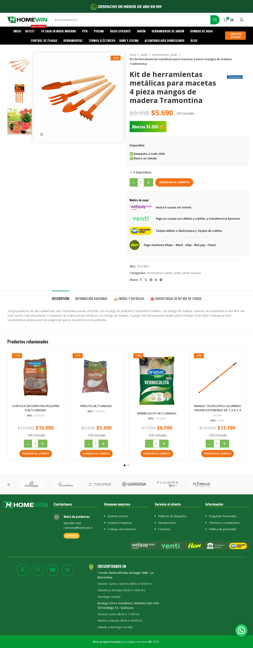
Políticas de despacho (172, 516)
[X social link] (145, 280)
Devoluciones (167, 523)
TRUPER (217, 415)
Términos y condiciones (224, 523)
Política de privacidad (222, 529)
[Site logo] (27, 19)
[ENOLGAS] (126, 484)
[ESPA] (92, 484)
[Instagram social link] (38, 570)
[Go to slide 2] (129, 465)
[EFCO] (195, 484)
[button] (35, 453)
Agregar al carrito (174, 182)
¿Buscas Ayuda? (236, 35)
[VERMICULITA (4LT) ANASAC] (157, 380)
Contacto (164, 529)
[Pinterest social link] (151, 280)
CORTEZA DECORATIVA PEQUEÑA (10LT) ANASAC (35, 408)
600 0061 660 (72, 523)
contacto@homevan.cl (78, 528)
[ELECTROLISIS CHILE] (160, 484)
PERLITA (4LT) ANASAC (96, 406)
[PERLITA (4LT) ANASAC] (96, 377)
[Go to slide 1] (125, 465)
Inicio (133, 55)
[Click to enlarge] (42, 134)
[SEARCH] (215, 19)
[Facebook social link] (140, 280)
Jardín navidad (192, 273)
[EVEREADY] (58, 484)
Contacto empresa (120, 523)
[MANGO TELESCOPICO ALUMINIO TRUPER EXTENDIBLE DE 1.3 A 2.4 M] (217, 377)
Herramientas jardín (165, 55)
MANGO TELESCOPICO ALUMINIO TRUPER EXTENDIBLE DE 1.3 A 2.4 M (217, 410)
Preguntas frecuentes (223, 516)
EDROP (228, 484)
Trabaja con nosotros (122, 529)
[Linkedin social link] (156, 280)
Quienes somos (118, 516)
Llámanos (72, 535)
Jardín (144, 55)
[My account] (241, 20)
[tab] (60, 297)
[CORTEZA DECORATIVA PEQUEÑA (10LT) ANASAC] (36, 377)
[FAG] (24, 484)
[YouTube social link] (53, 570)
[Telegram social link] (161, 280)
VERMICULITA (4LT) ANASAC (157, 413)
